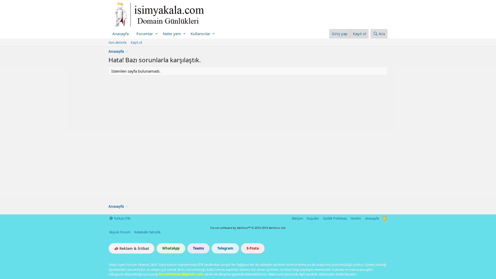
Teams (198, 248)
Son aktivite (118, 42)
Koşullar (313, 218)
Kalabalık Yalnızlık (147, 232)
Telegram (225, 248)
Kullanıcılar (200, 33)
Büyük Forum (120, 232)
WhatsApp (171, 248)
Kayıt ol (136, 42)
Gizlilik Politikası (335, 218)
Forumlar (144, 33)
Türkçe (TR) (121, 218)
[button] (156, 33)
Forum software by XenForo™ (248, 228)
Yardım (356, 218)
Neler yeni (172, 33)
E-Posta (253, 248)
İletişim (297, 218)
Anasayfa (120, 33)
